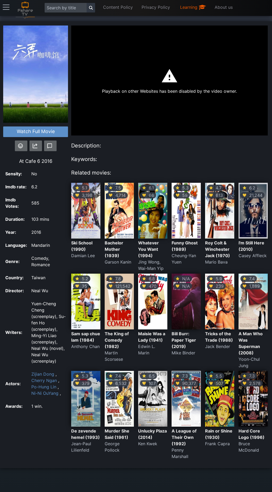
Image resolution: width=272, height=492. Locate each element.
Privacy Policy (156, 7)
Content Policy (118, 7)
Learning (189, 7)
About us (224, 7)
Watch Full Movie (36, 131)
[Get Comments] (50, 146)
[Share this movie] (35, 146)
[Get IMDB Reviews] (21, 146)
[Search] (91, 7)
